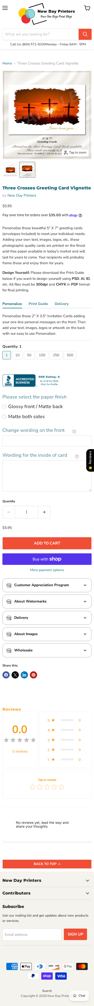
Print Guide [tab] (38, 303)
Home (7, 63)
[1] (7, 360)
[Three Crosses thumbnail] (10, 169)
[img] (19, 740)
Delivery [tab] (62, 303)
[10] (18, 360)
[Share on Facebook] (6, 674)
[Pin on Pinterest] (33, 674)
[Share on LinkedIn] (24, 674)
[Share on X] (15, 674)
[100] (43, 360)
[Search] (85, 34)
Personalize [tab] (12, 303)
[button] (65, 720)
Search (47, 991)
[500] (71, 360)
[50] (30, 360)
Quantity (8, 501)
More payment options (47, 570)
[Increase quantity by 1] (44, 512)
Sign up (75, 934)
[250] (57, 360)
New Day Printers (21, 195)
